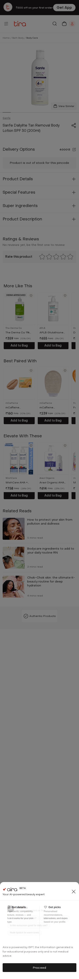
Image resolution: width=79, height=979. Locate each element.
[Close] (73, 891)
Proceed (39, 968)
